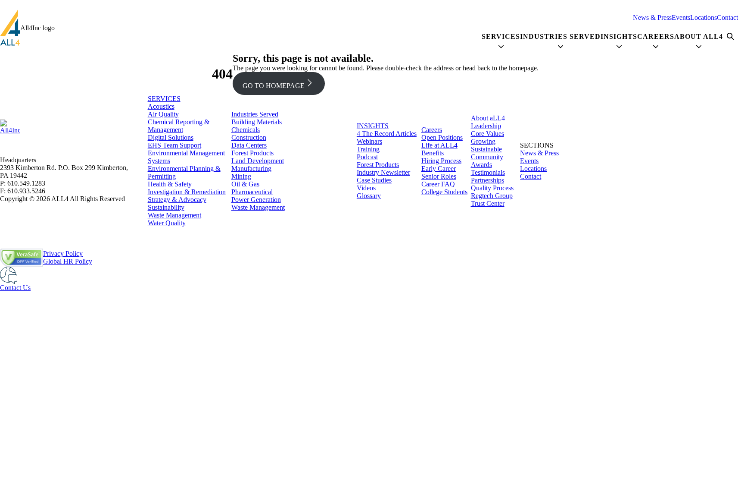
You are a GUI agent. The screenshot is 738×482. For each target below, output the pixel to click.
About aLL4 (488, 118)
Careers (431, 129)
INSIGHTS (373, 125)
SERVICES (164, 98)
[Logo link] (10, 27)
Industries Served (254, 114)
